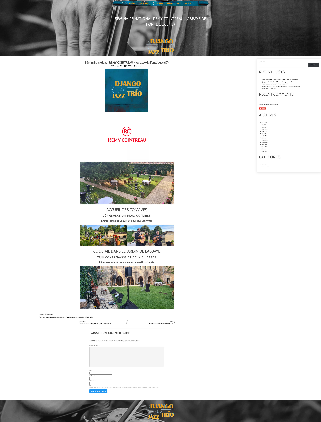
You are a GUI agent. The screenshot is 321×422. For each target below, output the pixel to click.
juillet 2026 (264, 122)
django (52, 317)
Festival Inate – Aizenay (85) (269, 88)
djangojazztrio (58, 317)
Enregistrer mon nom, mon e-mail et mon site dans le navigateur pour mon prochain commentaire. (124, 388)
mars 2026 (264, 129)
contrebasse (46, 317)
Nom (91, 370)
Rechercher (262, 62)
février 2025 (265, 140)
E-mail (92, 375)
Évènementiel (49, 314)
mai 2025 (264, 136)
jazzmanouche (73, 317)
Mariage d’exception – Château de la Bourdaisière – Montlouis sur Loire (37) (281, 86)
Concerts (264, 165)
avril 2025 (264, 138)
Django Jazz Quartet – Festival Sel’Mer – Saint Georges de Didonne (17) (280, 79)
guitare (64, 317)
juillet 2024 (264, 147)
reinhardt (87, 317)
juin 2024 (264, 149)
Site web (92, 380)
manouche (81, 317)
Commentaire (94, 345)
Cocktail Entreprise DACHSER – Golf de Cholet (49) (274, 84)
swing (91, 317)
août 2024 (264, 144)
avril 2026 (264, 127)
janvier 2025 (265, 142)
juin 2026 (264, 125)
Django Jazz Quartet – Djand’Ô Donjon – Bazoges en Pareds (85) (278, 82)
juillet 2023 (264, 151)
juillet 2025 (264, 131)
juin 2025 (264, 133)
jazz (68, 317)
